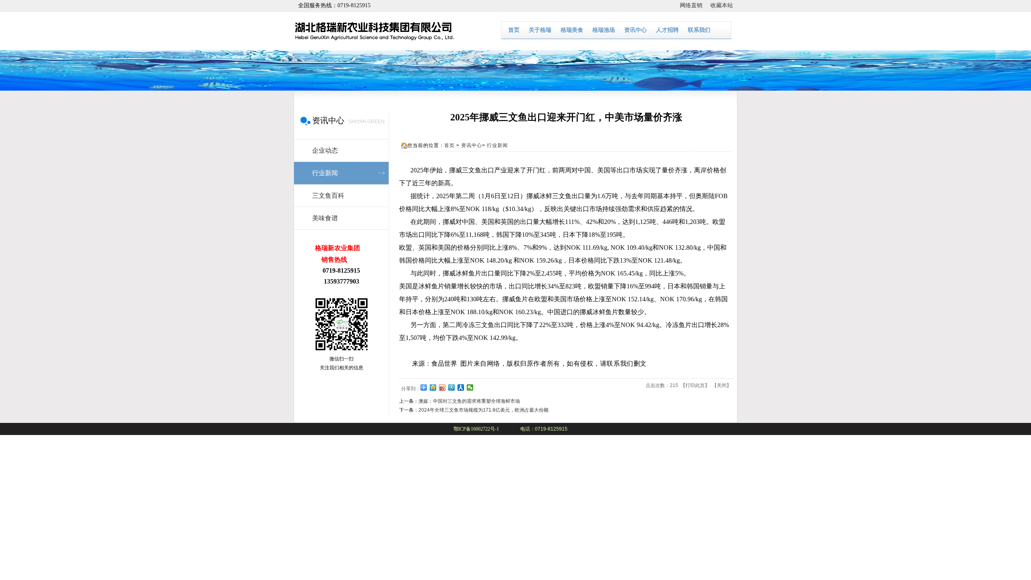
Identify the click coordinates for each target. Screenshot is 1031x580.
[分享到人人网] (461, 387)
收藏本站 (721, 5)
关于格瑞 (540, 30)
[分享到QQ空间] (433, 387)
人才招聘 (667, 30)
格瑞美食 (572, 30)
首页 (514, 30)
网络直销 (695, 5)
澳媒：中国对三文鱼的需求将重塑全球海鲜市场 (469, 401)
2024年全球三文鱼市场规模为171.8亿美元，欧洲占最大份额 (483, 410)
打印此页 (695, 385)
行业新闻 (497, 145)
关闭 (722, 385)
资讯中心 (635, 30)
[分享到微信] (470, 387)
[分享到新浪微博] (442, 387)
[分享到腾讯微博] (451, 387)
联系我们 (699, 30)
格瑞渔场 (603, 30)
